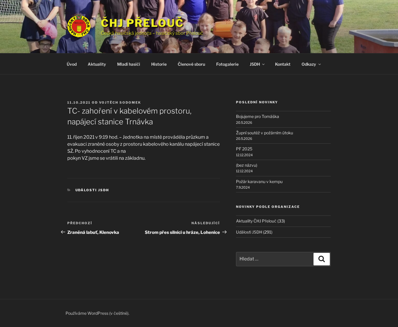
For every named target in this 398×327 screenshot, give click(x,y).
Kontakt (282, 64)
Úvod (72, 64)
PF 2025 (244, 148)
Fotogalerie (227, 64)
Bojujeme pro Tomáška (257, 116)
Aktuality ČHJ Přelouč (256, 220)
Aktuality (97, 64)
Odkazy (309, 64)
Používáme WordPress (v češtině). (97, 313)
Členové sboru (191, 64)
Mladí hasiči (128, 64)
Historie (159, 64)
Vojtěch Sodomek (120, 102)
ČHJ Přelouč (142, 23)
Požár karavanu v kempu (259, 181)
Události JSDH (92, 190)
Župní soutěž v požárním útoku (264, 132)
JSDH (255, 64)
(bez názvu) (246, 165)
